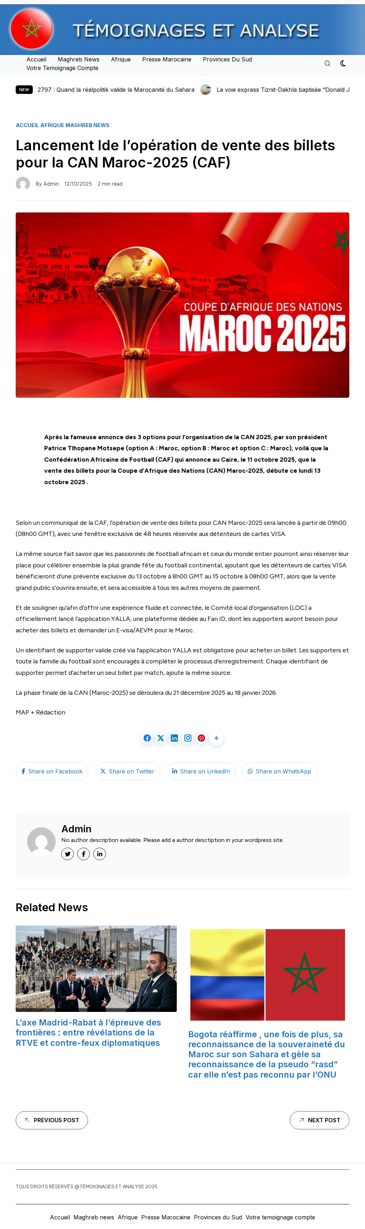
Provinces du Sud (227, 59)
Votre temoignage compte (62, 67)
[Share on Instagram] (188, 738)
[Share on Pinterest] (201, 738)
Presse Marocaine (166, 59)
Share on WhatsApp (283, 771)
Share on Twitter (131, 771)
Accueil (36, 59)
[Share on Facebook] (147, 738)
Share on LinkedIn (205, 771)
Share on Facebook (55, 771)
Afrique (121, 59)
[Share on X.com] (160, 738)
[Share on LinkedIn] (174, 738)
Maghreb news (78, 59)
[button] (216, 738)
